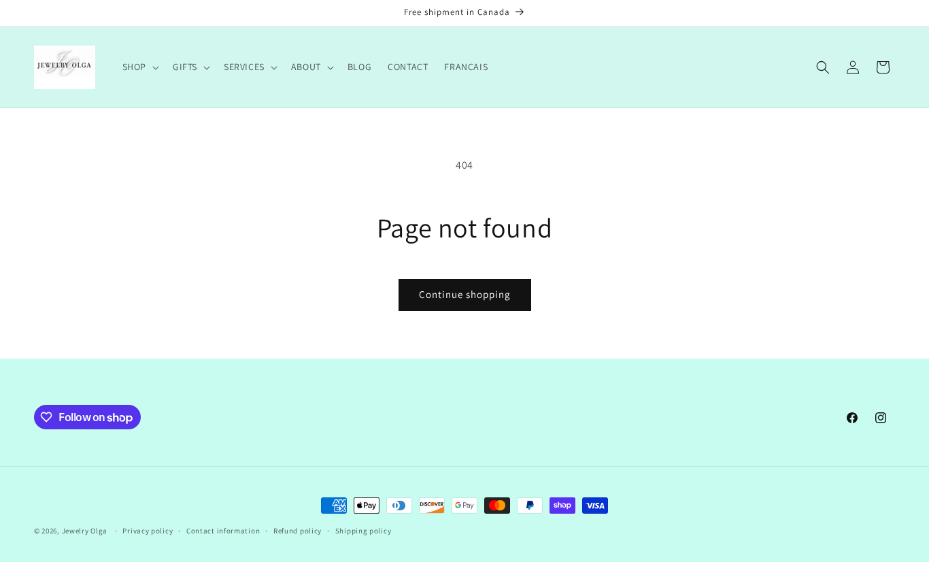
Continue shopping (465, 294)
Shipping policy (363, 530)
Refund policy (297, 530)
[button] (139, 66)
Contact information (223, 530)
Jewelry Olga (84, 530)
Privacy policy (147, 530)
